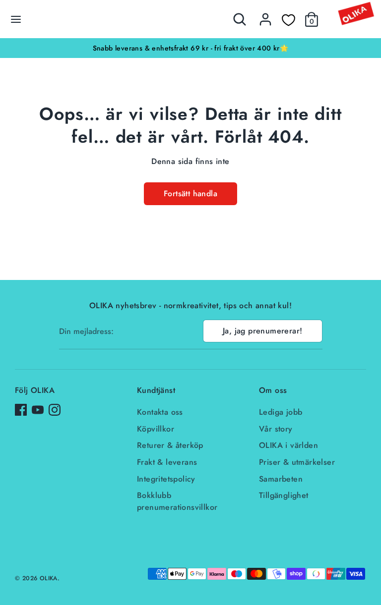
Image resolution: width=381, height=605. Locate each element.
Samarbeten (281, 479)
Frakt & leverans (167, 462)
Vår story (276, 429)
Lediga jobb (280, 412)
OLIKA (49, 578)
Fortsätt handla (190, 193)
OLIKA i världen (288, 445)
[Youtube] (38, 410)
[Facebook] (21, 410)
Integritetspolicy (166, 479)
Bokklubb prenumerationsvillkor (177, 501)
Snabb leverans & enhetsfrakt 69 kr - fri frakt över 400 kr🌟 (191, 48)
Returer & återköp (170, 445)
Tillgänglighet (284, 495)
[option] (190, 48)
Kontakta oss (160, 412)
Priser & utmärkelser (297, 462)
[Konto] (265, 15)
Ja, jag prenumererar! (262, 330)
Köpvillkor (155, 429)
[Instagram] (55, 410)
